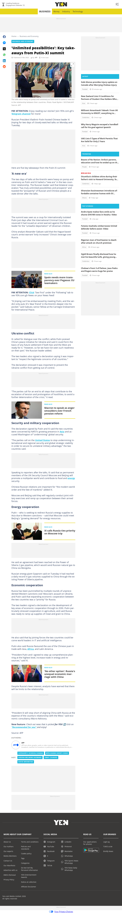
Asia (62, 431)
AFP (36, 58)
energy (71, 478)
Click (31, 292)
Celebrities (85, 117)
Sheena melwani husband (30, 757)
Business (45, 11)
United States (42, 440)
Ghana (84, 198)
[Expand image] (72, 65)
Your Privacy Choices (63, 911)
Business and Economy (29, 36)
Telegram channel (21, 113)
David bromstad (25, 762)
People (84, 167)
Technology (78, 11)
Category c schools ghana (30, 753)
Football (84, 89)
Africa (30, 649)
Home (13, 36)
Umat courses (51, 757)
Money (56, 11)
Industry (66, 11)
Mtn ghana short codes (57, 753)
